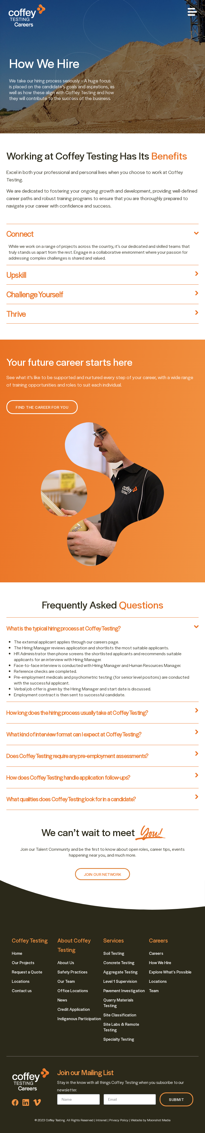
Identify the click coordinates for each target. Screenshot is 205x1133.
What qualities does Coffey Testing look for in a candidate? (71, 799)
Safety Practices (72, 972)
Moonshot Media (159, 1120)
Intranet (102, 1120)
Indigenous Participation (79, 1018)
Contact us (22, 990)
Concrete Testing (119, 962)
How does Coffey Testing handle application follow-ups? (68, 777)
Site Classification (119, 1014)
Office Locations (72, 990)
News (62, 1000)
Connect (20, 233)
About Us (65, 962)
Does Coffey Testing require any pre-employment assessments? (77, 756)
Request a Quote (27, 972)
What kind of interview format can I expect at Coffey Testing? (73, 734)
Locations (21, 981)
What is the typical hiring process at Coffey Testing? (63, 628)
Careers (156, 953)
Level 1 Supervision (120, 981)
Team (154, 990)
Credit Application (73, 1009)
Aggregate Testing (120, 972)
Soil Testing (113, 953)
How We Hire (160, 962)
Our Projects (23, 962)
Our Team (66, 981)
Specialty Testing (118, 1039)
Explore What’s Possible (170, 972)
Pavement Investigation (124, 990)
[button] (192, 12)
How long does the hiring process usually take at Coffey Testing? (77, 712)
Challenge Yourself (34, 294)
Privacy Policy (118, 1120)
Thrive (16, 313)
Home (17, 953)
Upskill (16, 274)
